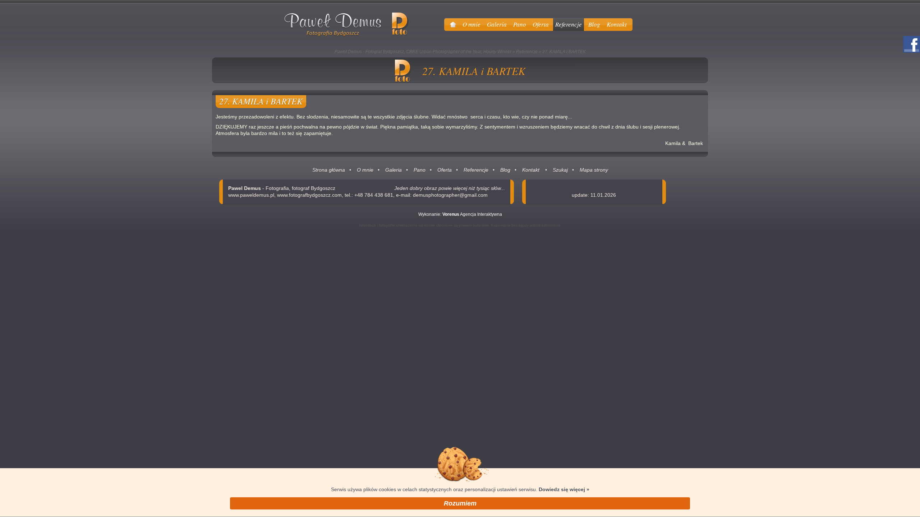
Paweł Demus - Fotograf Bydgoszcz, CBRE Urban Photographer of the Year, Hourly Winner (423, 51)
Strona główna (328, 170)
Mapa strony (594, 170)
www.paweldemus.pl (251, 195)
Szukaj (560, 170)
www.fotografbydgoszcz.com (309, 195)
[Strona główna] (453, 24)
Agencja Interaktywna (472, 214)
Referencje (527, 51)
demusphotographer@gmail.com (450, 195)
